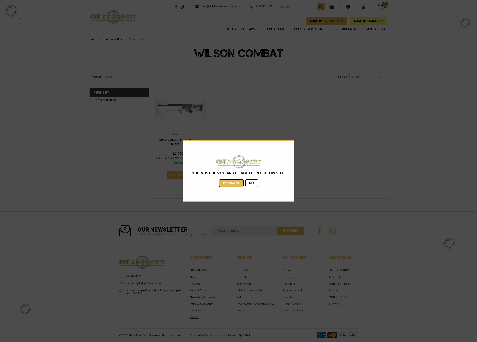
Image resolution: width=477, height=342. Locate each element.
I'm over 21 (231, 183)
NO (251, 183)
